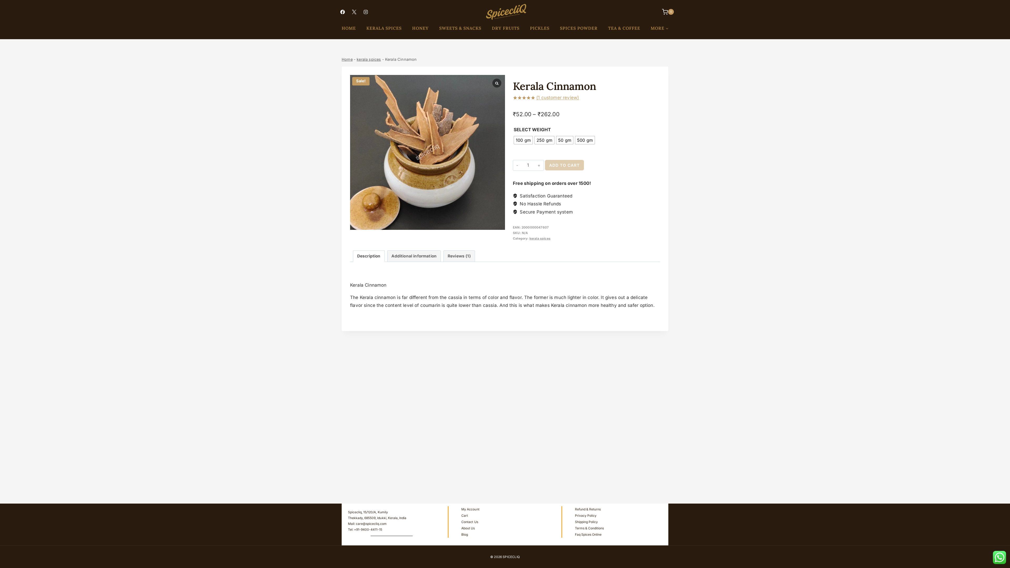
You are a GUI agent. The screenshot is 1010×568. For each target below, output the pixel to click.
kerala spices (369, 59)
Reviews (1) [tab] (459, 255)
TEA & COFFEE (624, 28)
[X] (354, 11)
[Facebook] (342, 11)
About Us (468, 528)
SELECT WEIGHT (532, 129)
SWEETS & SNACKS (460, 28)
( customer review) (557, 97)
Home (347, 59)
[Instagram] (365, 11)
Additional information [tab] (414, 255)
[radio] (523, 140)
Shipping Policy (586, 522)
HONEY (420, 28)
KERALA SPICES (384, 28)
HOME (349, 28)
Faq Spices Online (588, 534)
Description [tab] (369, 255)
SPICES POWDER (579, 28)
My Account (470, 509)
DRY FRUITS (505, 28)
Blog (464, 534)
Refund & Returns (588, 509)
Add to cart (564, 165)
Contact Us (469, 522)
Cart (464, 516)
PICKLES (539, 28)
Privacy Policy (586, 516)
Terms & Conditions (589, 528)
